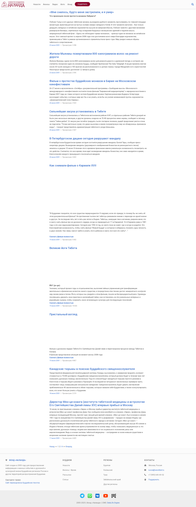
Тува (105, 475)
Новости (36, 4)
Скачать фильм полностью (61, 237)
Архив (73, 470)
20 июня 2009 (54, 103)
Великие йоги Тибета (63, 248)
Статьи (65, 480)
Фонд (69, 4)
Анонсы (46, 4)
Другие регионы (110, 484)
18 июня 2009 (54, 393)
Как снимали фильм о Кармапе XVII (72, 165)
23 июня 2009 (54, 45)
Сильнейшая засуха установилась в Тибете (77, 111)
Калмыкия (107, 470)
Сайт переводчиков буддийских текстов (22, 483)
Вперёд (69, 446)
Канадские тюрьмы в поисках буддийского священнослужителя (92, 369)
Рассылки (67, 475)
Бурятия (106, 465)
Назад (52, 446)
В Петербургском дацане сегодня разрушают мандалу (85, 138)
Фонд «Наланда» (17, 460)
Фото (62, 4)
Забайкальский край (112, 480)
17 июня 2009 (54, 438)
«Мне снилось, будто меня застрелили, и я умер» (81, 12)
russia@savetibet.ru (156, 470)
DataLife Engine (113, 503)
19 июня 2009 (54, 240)
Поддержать (82, 4)
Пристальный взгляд (63, 314)
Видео (55, 4)
